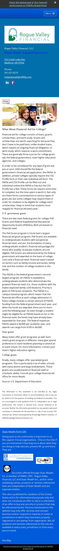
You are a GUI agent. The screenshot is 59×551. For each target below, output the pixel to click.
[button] (50, 13)
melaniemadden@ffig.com (18, 77)
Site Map (6, 540)
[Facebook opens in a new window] (12, 82)
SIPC (30, 476)
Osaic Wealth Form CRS (14, 431)
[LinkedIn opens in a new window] (7, 82)
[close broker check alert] (55, 2)
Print (5, 101)
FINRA (23, 476)
